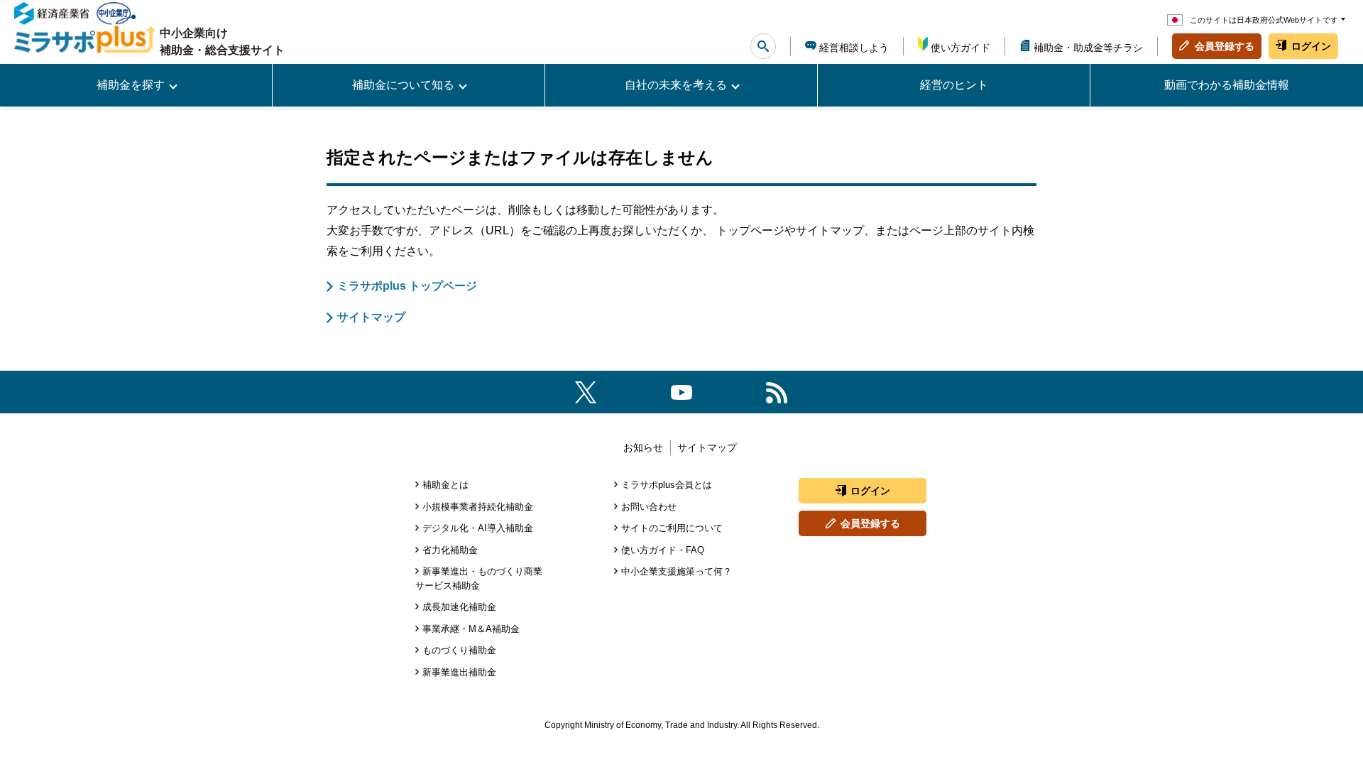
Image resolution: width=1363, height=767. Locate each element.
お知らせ (643, 447)
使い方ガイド (960, 47)
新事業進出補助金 (459, 672)
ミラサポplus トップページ (407, 286)
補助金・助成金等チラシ (1088, 47)
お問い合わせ (649, 506)
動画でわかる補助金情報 (1226, 85)
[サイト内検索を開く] (763, 46)
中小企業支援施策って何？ (676, 571)
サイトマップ (371, 317)
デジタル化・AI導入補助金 (477, 528)
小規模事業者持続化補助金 (477, 506)
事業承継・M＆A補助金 (471, 629)
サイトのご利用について (672, 528)
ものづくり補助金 (459, 650)
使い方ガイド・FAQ (662, 550)
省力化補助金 (450, 550)
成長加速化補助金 (459, 607)
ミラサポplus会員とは (666, 484)
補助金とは (445, 484)
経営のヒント (954, 85)
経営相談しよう (854, 47)
